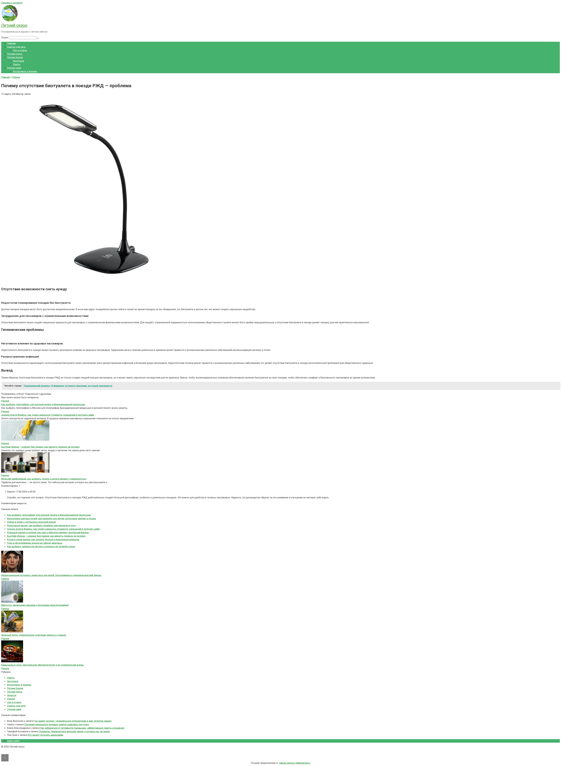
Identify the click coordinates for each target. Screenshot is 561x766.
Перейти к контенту (12, 2)
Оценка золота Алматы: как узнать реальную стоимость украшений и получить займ (47, 415)
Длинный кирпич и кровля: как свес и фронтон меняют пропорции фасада (48, 532)
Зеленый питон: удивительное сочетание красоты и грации (33, 635)
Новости (11, 695)
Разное (5, 578)
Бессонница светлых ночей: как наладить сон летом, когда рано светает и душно (51, 518)
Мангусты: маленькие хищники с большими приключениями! (35, 605)
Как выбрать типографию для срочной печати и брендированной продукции (43, 404)
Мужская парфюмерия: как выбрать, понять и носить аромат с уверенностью (43, 478)
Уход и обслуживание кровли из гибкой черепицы (34, 543)
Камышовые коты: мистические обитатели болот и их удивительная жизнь (42, 665)
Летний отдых (14, 54)
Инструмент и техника (25, 71)
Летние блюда (15, 57)
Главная (11, 43)
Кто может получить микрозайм (45, 735)
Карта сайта (13, 740)
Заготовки (18, 61)
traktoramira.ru (303, 763)
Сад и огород (20, 50)
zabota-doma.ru (287, 763)
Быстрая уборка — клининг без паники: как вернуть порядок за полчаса (40, 447)
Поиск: (5, 37)
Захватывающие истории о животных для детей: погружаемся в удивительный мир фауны (51, 575)
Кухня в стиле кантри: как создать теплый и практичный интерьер (43, 539)
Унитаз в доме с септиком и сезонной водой (31, 522)
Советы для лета (16, 47)
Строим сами (14, 68)
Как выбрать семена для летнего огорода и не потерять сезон (41, 546)
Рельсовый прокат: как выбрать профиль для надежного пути (41, 525)
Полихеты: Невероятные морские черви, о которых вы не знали (74, 731)
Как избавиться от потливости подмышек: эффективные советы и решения (82, 728)
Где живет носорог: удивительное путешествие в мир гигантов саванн (72, 721)
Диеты (16, 64)
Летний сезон (14, 25)
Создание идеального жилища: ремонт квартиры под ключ (56, 724)
